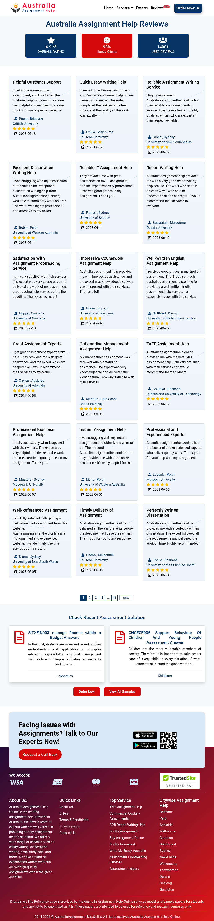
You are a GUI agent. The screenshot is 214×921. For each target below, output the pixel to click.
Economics (64, 676)
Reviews (160, 8)
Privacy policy (69, 826)
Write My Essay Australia (128, 851)
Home (108, 8)
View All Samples (122, 692)
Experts (142, 8)
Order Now (186, 8)
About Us (66, 807)
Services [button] (123, 8)
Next (126, 597)
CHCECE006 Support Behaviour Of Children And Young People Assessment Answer (165, 637)
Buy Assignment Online (127, 838)
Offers (64, 813)
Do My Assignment (124, 831)
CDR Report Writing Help (127, 825)
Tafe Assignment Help (126, 807)
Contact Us (67, 833)
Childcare (165, 676)
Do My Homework (123, 844)
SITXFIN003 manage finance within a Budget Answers (64, 635)
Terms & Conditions (73, 820)
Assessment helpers (124, 869)
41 (114, 598)
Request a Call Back (40, 754)
